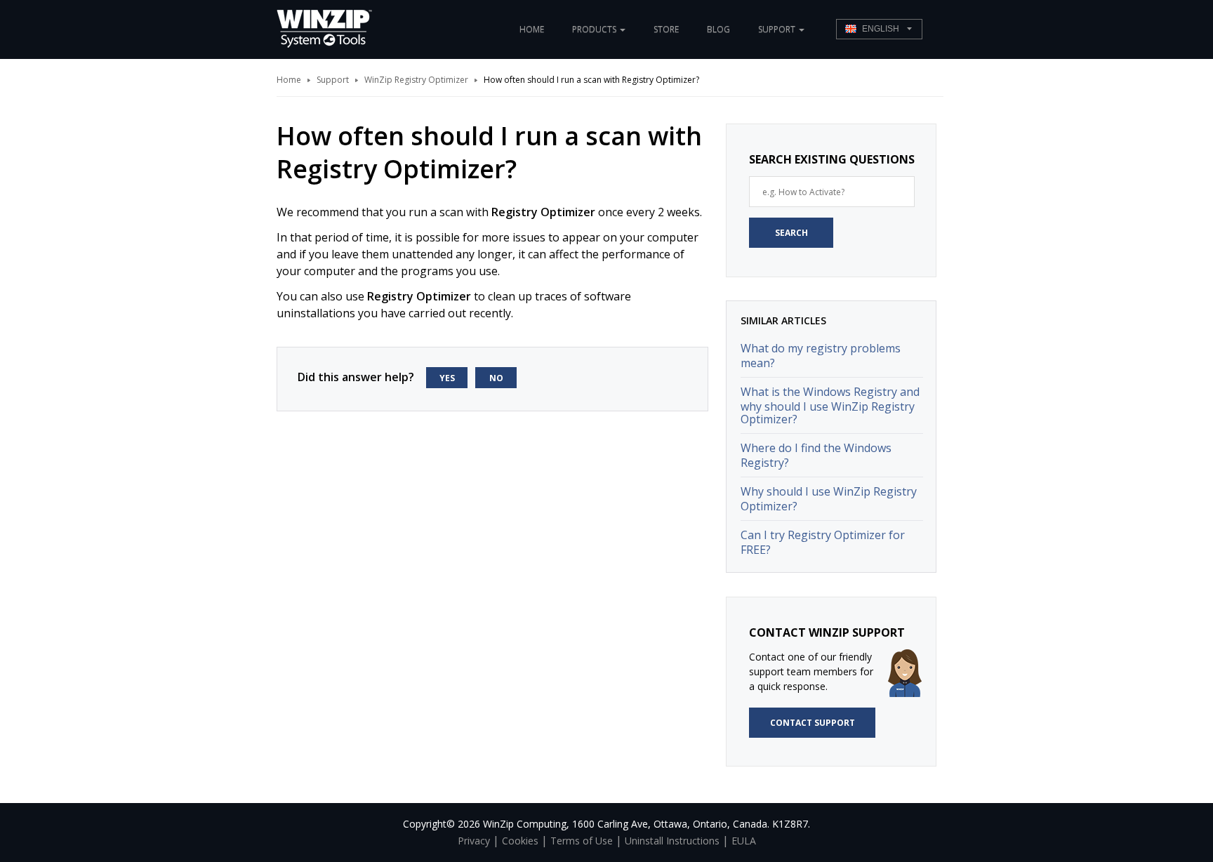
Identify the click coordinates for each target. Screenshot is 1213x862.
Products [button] (595, 29)
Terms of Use (581, 840)
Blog (718, 29)
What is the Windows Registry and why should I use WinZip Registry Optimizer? (830, 405)
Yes (447, 378)
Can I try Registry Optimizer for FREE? (823, 542)
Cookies (520, 840)
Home (531, 29)
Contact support (812, 723)
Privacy (474, 840)
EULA (743, 840)
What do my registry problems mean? (821, 355)
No (496, 378)
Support (333, 80)
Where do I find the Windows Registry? (816, 455)
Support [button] (777, 29)
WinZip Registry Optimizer (416, 80)
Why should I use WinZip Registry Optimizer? (829, 499)
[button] (879, 29)
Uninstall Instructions (672, 840)
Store (666, 29)
